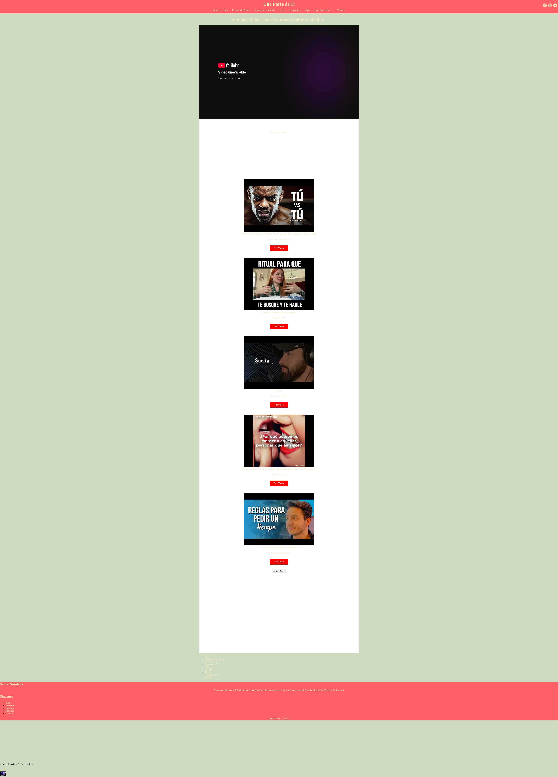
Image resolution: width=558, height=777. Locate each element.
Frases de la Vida (265, 10)
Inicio (207, 656)
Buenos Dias (220, 10)
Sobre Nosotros (11, 684)
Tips (307, 10)
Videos (341, 10)
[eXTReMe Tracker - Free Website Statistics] (3, 775)
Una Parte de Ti (279, 4)
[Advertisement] (279, 156)
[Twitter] (555, 5)
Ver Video (279, 248)
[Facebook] (545, 5)
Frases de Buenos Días (215, 659)
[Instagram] (550, 5)
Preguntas (295, 10)
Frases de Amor (241, 10)
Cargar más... (279, 571)
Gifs (282, 10)
